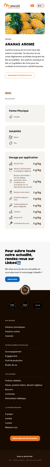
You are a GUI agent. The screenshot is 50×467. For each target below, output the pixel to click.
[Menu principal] (32, 6)
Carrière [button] (8, 418)
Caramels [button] (9, 336)
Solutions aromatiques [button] (15, 327)
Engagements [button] (11, 356)
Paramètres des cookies (34, 460)
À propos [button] (9, 414)
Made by (20, 456)
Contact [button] (8, 423)
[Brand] (12, 6)
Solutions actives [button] (12, 331)
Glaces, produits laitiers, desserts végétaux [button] (23, 385)
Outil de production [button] (13, 360)
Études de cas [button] (11, 365)
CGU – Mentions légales (17, 460)
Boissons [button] (9, 389)
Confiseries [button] (10, 394)
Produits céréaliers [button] (13, 380)
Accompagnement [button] (13, 351)
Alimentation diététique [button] (15, 398)
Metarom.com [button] (11, 427)
